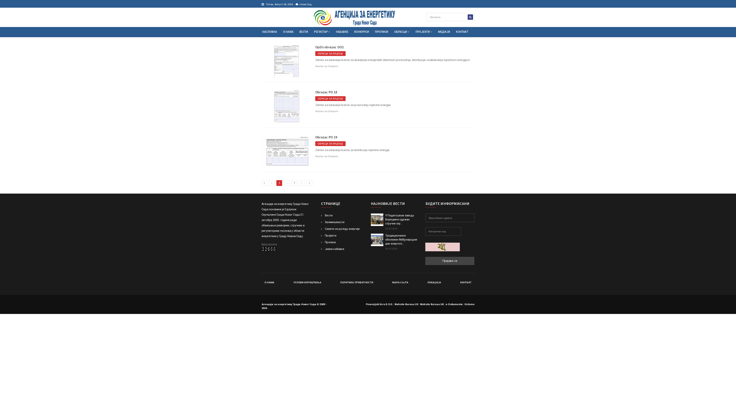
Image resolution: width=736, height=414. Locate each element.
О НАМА (288, 31)
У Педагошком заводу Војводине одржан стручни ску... (399, 219)
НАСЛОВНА (269, 31)
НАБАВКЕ (342, 31)
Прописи (330, 242)
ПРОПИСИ (381, 31)
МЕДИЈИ (444, 31)
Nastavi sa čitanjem (326, 66)
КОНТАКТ (462, 31)
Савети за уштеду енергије (342, 228)
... (287, 182)
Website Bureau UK (432, 304)
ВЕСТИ (303, 31)
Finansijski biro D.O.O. (379, 304)
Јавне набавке (334, 249)
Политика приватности (356, 282)
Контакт (466, 282)
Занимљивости (334, 222)
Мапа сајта (400, 282)
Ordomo (469, 304)
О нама (269, 282)
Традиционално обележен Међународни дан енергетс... (401, 239)
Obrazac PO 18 (326, 92)
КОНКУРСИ (361, 31)
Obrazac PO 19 (326, 137)
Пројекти (330, 235)
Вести (329, 215)
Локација (434, 282)
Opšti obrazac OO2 (329, 47)
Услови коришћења (307, 282)
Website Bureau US (406, 304)
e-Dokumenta (454, 304)
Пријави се (450, 261)
